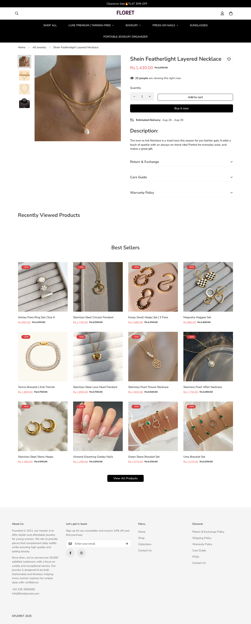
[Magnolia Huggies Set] (208, 287)
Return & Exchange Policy (208, 532)
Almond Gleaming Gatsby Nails (93, 457)
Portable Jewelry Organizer (125, 37)
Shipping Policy (201, 538)
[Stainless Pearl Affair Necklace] (208, 356)
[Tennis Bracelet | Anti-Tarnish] (43, 356)
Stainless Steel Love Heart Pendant (95, 387)
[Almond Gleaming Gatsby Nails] (98, 426)
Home (21, 47)
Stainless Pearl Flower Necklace (148, 387)
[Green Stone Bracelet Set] (153, 426)
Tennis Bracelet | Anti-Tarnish (36, 387)
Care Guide (199, 550)
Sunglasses (199, 25)
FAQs (195, 557)
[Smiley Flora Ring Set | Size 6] (43, 287)
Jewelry (132, 25)
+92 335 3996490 (23, 589)
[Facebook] (70, 553)
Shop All (50, 25)
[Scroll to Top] (244, 604)
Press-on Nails (164, 25)
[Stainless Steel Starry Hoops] (43, 426)
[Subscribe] (127, 544)
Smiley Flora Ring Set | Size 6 (36, 317)
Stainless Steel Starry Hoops (35, 457)
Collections (144, 544)
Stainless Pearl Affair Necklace (202, 387)
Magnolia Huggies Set (197, 317)
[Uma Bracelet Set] (208, 426)
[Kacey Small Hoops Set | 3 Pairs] (153, 287)
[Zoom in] (113, 63)
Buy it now (181, 108)
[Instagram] (81, 553)
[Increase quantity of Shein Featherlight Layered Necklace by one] (150, 96)
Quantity (135, 88)
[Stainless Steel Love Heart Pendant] (98, 356)
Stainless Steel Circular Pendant (93, 317)
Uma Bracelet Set (194, 457)
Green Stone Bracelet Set (143, 457)
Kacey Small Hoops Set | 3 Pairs (148, 317)
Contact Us (145, 550)
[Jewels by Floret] (125, 13)
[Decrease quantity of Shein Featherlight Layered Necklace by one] (134, 96)
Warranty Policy (202, 544)
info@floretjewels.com (25, 593)
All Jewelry (39, 47)
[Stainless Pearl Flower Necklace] (153, 356)
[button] (231, 13)
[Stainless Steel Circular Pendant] (98, 287)
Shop (141, 538)
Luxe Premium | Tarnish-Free (90, 25)
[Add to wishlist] (229, 59)
